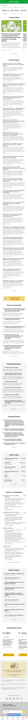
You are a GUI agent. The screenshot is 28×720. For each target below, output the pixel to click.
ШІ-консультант (15, 714)
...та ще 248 (9, 509)
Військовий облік (9, 528)
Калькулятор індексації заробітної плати (14, 573)
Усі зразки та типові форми (13, 562)
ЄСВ (12, 10)
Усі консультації (14, 356)
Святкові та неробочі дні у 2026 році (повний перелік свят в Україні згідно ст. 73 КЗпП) (14, 594)
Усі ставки (13, 484)
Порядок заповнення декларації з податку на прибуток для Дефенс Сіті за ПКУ (15, 327)
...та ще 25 (8, 559)
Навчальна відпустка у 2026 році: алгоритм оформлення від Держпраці (13, 157)
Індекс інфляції (8, 480)
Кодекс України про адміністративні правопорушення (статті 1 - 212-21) (13, 374)
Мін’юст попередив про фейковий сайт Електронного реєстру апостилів (12, 270)
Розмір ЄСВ (7, 462)
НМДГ (5, 475)
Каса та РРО (7, 546)
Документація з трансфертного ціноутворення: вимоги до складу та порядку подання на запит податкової (14, 121)
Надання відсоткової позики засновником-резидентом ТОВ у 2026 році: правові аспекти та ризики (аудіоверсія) (14, 336)
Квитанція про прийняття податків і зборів (13, 507)
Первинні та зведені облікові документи (12, 496)
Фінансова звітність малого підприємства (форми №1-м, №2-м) (15, 443)
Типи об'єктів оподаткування (12, 599)
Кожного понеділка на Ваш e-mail (10, 709)
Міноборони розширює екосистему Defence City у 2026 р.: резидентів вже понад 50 (13, 281)
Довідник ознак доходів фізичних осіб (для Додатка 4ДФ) (14, 588)
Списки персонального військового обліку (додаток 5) (13, 530)
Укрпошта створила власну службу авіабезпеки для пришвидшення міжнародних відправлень (14, 168)
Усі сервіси (13, 619)
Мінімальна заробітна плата (11, 458)
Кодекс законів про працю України (13, 387)
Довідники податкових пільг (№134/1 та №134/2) (14, 610)
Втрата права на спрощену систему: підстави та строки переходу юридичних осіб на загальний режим (14, 98)
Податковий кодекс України (11, 367)
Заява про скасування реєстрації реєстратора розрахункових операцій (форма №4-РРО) (14, 556)
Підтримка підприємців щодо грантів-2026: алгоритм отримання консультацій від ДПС (13, 248)
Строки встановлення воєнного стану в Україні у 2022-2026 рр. (14, 583)
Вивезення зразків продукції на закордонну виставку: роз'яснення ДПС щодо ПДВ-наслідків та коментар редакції (11, 37)
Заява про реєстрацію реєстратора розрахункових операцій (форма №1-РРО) (15, 553)
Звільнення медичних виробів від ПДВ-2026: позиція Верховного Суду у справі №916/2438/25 (13, 192)
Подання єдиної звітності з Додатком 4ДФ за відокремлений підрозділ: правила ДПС (14, 109)
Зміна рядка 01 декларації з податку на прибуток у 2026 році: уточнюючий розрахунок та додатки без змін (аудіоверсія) (14, 347)
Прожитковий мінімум (9, 467)
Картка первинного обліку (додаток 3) (14, 542)
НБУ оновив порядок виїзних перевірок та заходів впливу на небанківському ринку (13, 238)
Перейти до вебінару (9, 654)
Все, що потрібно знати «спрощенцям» (14, 615)
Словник (5, 14)
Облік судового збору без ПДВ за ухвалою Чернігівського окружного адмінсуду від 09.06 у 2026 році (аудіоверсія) (15, 310)
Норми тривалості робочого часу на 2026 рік (15, 604)
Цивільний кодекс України (11, 381)
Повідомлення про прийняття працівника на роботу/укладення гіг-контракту (15, 523)
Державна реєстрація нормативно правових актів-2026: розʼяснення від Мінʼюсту (13, 259)
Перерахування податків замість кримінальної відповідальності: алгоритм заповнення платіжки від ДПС (13, 134)
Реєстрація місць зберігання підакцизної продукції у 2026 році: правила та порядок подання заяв (13, 180)
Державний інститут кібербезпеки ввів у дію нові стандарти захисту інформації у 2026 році (14, 227)
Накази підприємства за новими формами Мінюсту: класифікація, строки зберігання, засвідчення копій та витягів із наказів (8, 642)
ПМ (22, 10)
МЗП (3, 10)
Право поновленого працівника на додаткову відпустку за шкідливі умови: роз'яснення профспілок (14, 85)
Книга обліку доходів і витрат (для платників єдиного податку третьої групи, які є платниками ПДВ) (15, 504)
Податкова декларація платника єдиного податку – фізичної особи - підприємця (15, 429)
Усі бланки (13, 447)
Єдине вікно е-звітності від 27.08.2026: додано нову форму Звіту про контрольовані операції (14, 64)
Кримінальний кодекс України (12, 394)
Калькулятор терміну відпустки (12, 578)
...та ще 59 (8, 543)
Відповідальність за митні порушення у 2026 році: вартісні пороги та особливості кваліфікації (13, 203)
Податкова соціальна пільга (11, 471)
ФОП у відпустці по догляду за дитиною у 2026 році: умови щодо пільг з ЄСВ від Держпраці (13, 145)
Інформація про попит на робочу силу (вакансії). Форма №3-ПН (14, 515)
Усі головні (14, 53)
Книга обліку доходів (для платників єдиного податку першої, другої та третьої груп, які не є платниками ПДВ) (15, 499)
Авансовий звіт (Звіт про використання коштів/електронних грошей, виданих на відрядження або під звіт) (14, 549)
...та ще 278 (9, 525)
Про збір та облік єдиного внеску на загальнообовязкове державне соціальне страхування (15, 402)
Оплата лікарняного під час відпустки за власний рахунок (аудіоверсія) (14, 318)
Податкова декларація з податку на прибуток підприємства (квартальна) (13, 440)
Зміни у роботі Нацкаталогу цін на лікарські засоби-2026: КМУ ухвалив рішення (13, 75)
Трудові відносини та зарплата (12, 512)
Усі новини (13, 290)
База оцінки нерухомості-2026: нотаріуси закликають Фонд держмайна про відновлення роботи (12, 215)
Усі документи (13, 408)
